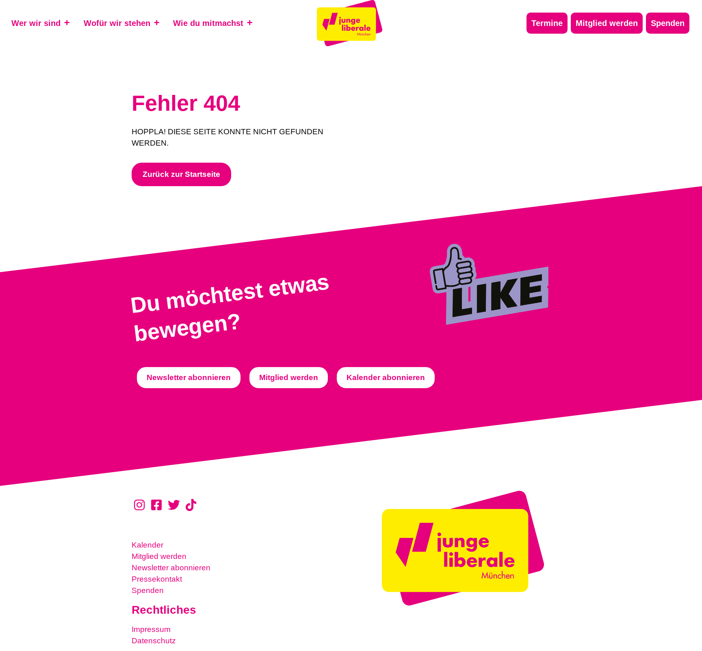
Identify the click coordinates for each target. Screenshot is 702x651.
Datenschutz (154, 640)
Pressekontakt (157, 579)
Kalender (147, 545)
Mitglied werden (159, 556)
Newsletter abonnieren (171, 567)
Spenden (148, 590)
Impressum (151, 629)
